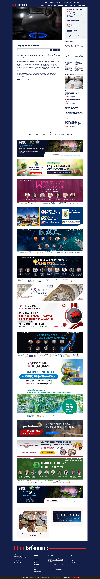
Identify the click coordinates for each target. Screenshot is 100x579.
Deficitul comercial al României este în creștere (32, 534)
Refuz (78, 577)
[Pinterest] (56, 50)
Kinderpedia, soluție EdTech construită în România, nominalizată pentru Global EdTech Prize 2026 (74, 107)
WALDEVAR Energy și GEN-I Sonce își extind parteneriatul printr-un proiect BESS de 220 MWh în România (79, 47)
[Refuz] (98, 577)
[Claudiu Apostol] (18, 50)
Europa (66, 51)
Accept (75, 577)
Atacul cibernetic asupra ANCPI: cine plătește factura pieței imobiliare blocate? (74, 35)
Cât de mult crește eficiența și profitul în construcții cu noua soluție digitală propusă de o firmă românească (69, 47)
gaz (21, 79)
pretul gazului (25, 79)
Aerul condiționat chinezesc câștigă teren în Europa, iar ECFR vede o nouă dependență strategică (68, 62)
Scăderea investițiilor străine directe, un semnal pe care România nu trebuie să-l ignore (69, 69)
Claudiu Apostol (23, 50)
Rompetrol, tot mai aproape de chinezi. (73, 26)
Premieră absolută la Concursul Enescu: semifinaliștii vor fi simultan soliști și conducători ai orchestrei (73, 101)
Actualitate (20, 42)
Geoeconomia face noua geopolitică (72, 31)
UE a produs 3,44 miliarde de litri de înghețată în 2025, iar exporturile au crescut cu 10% (69, 55)
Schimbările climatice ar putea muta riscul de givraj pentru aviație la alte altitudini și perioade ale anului (79, 62)
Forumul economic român (67, 524)
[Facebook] (87, 2)
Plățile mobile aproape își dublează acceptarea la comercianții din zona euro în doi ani (79, 69)
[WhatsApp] (59, 50)
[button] (83, 2)
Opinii (68, 33)
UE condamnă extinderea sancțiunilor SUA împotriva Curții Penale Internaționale (79, 55)
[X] (54, 50)
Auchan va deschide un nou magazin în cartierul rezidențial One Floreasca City (74, 21)
